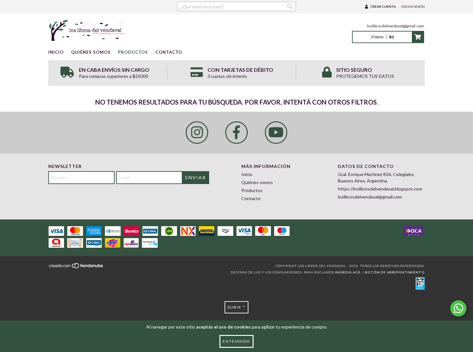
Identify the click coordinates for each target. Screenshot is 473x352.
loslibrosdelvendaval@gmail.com (395, 25)
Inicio (56, 52)
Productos (133, 52)
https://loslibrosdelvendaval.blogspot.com (380, 188)
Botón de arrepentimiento (395, 272)
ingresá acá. (348, 272)
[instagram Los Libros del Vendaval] (197, 132)
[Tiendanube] (76, 267)
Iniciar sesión (413, 6)
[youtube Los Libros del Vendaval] (276, 132)
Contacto (168, 52)
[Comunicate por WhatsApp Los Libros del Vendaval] (458, 308)
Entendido (236, 341)
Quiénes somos (91, 52)
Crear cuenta (383, 6)
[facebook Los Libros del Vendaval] (236, 132)
